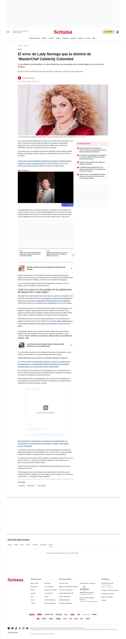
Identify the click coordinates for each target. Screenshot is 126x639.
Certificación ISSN (64, 600)
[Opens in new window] (12, 628)
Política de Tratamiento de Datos (68, 586)
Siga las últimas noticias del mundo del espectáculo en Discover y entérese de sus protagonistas (51, 71)
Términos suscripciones (66, 590)
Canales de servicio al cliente (109, 590)
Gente (26, 45)
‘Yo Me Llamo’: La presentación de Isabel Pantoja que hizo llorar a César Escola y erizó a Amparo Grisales (30, 254)
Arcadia (33, 593)
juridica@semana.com (86, 594)
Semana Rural (48, 593)
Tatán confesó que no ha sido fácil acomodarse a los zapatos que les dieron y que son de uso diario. (45, 323)
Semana (20, 45)
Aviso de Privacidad (14, 632)
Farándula (22, 485)
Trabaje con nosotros (107, 593)
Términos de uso (64, 583)
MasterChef (31, 485)
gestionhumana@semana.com (89, 601)
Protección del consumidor (87, 583)
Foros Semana (48, 586)
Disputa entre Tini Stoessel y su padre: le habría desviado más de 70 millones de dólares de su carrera (57, 254)
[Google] (9, 628)
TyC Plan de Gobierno (65, 603)
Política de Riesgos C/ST (66, 593)
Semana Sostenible (50, 603)
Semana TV (34, 586)
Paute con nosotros (107, 597)
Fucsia (33, 600)
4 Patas (33, 603)
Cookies (103, 600)
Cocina (46, 596)
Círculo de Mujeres (50, 600)
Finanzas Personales (50, 590)
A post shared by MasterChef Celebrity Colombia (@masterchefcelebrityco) (48, 434)
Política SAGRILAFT (65, 596)
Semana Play (34, 583)
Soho (32, 596)
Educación (47, 583)
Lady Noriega (41, 485)
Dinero (33, 590)
